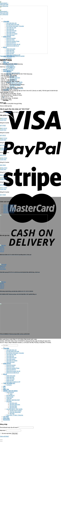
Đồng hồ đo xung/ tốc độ (13, 371)
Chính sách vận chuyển (9, 209)
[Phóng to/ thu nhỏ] (2, 439)
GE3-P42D (3, 175)
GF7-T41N (3, 145)
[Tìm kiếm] (3, 347)
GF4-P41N (3, 185)
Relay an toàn (10, 380)
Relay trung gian (10, 376)
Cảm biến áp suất (11, 354)
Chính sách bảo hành (8, 205)
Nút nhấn (12, 413)
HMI (4, 386)
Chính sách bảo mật (8, 211)
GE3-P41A (3, 155)
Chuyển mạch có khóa (15, 410)
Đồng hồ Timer (10, 366)
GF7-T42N (3, 195)
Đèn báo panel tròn (15, 77)
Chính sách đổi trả (8, 206)
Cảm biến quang (10, 359)
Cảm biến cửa (10, 356)
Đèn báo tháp (13, 406)
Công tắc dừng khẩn (15, 412)
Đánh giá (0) (6, 71)
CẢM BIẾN (6, 348)
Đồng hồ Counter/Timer (12, 368)
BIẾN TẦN (6, 62)
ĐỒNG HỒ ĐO (10, 56)
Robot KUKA (9, 70)
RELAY (5, 374)
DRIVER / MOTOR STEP (13, 400)
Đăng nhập (14, 433)
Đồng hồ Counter (19, 56)
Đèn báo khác (13, 407)
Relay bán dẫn (10, 377)
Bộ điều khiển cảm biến (12, 351)
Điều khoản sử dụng (8, 212)
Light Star (9, 398)
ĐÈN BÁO (9, 401)
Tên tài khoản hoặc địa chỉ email (9, 427)
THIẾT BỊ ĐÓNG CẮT (9, 383)
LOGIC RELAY (10, 65)
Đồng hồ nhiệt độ (11, 369)
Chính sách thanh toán (9, 208)
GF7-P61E (3, 135)
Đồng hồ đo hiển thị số (12, 372)
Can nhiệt (6, 416)
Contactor (9, 58)
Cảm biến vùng (10, 362)
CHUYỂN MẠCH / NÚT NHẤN (14, 409)
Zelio (11, 394)
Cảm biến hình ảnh (11, 357)
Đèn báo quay (13, 403)
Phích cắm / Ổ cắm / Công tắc (14, 415)
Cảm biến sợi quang (11, 360)
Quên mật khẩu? (4, 436)
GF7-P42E (3, 125)
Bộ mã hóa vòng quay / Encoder (15, 353)
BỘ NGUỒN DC (10, 68)
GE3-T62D (3, 165)
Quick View (3, 120)
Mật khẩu (3, 430)
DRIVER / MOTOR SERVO (10, 391)
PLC (4, 388)
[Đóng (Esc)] (0, 439)
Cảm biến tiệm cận (11, 350)
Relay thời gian (10, 379)
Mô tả (5, 69)
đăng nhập (8, 112)
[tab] (32, 69)
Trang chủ (2, 56)
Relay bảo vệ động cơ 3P (13, 55)
